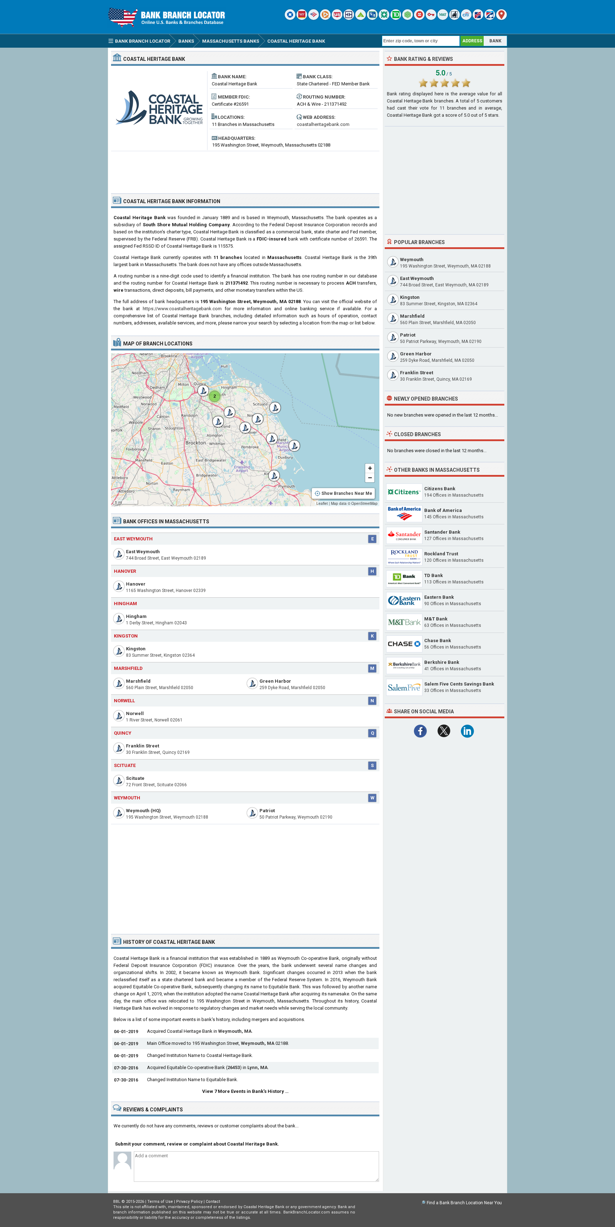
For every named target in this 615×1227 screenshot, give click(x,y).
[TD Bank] (395, 18)
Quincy (122, 733)
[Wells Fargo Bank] (301, 18)
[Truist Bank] (348, 18)
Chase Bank (437, 640)
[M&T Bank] (442, 18)
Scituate (125, 765)
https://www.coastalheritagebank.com (182, 308)
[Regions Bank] (360, 18)
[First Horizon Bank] (489, 18)
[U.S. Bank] (337, 18)
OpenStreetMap (364, 503)
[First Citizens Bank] (478, 18)
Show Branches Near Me (346, 493)
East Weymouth (133, 538)
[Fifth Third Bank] (372, 18)
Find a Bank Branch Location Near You (464, 1202)
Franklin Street (142, 746)
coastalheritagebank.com (323, 124)
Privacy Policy (189, 1201)
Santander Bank (442, 532)
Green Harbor (275, 681)
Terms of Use (160, 1201)
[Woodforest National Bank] (454, 18)
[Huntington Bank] (407, 18)
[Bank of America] (313, 18)
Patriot (267, 810)
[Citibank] (466, 18)
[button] (270, 472)
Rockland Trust (441, 553)
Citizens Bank (439, 488)
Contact (213, 1201)
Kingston (126, 636)
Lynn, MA (257, 1067)
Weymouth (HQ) (143, 810)
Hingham (125, 603)
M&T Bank (435, 619)
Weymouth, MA (235, 1031)
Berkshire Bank (441, 662)
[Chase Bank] (290, 18)
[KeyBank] (431, 18)
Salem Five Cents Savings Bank (459, 684)
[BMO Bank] (419, 18)
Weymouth (127, 797)
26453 (233, 1067)
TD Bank (433, 575)
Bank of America (443, 510)
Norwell (124, 700)
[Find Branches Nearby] (501, 18)
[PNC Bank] (325, 18)
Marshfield (128, 668)
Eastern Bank (439, 597)
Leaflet (322, 503)
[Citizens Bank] (384, 18)
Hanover (125, 571)
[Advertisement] (245, 169)
